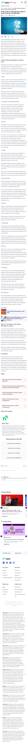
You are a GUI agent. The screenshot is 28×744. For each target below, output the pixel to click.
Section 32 (11, 701)
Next (26, 507)
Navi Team (5, 423)
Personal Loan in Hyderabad (14, 457)
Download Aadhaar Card (8, 719)
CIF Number (15, 690)
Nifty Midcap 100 (20, 653)
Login (25, 466)
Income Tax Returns (7, 696)
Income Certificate (11, 698)
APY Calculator (6, 627)
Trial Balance (6, 690)
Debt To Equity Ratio (11, 692)
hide (14, 6)
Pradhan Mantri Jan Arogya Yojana (10, 672)
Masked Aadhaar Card (16, 723)
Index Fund (21, 647)
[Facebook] (4, 563)
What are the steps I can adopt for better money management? (12, 393)
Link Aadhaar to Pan (19, 738)
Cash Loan (17, 570)
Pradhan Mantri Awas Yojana (14, 659)
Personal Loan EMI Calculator (15, 612)
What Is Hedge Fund (9, 651)
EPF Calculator (20, 615)
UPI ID (10, 690)
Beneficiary (10, 689)
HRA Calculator (6, 626)
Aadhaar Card (13, 717)
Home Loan (18, 553)
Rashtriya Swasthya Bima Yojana (17, 711)
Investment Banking (18, 689)
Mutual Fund (17, 580)
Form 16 (21, 696)
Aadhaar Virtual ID (6, 723)
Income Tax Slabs (15, 696)
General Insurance (19, 671)
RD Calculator (11, 620)
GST (15, 695)
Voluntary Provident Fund (17, 713)
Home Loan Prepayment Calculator (17, 629)
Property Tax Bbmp (18, 660)
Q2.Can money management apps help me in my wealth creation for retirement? (13, 386)
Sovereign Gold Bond (7, 647)
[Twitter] (14, 563)
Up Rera (17, 666)
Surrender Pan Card (11, 738)
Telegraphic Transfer (14, 687)
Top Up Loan (20, 638)
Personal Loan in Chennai (14, 448)
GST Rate (16, 701)
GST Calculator (6, 621)
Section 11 (18, 699)
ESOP (21, 708)
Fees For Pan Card (16, 735)
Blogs (14, 3)
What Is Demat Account (20, 645)
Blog (5, 8)
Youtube (4, 594)
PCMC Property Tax (7, 663)
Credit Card (20, 686)
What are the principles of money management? (10, 399)
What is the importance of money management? (10, 406)
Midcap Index (17, 651)
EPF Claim (17, 708)
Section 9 (5, 698)
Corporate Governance (8, 577)
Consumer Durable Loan (16, 635)
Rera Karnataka (11, 666)
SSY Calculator (12, 615)
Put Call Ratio (15, 647)
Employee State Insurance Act (13, 680)
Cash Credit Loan (6, 639)
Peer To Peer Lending (12, 638)
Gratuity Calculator (20, 624)
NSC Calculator (13, 626)
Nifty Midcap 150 (6, 654)
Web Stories (5, 589)
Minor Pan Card (8, 735)
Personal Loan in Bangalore (14, 443)
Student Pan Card (6, 741)
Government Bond (6, 714)
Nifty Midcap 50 (12, 653)
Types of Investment (7, 713)
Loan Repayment (14, 636)
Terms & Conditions (19, 589)
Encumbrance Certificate (8, 660)
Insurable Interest (9, 674)
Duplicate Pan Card (20, 732)
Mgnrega (10, 704)
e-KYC (8, 687)
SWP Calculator (13, 617)
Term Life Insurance (10, 671)
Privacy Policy (18, 587)
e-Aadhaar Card (14, 728)
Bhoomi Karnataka (11, 662)
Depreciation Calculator (8, 630)
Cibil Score (9, 686)
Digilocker (19, 717)
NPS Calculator (6, 617)
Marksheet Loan (14, 641)
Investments (9, 8)
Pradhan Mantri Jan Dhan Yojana (16, 710)
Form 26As (5, 699)
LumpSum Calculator (19, 620)
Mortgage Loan (18, 665)
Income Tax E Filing (20, 695)
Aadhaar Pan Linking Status (16, 720)
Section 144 (5, 701)
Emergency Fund (14, 639)
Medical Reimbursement (11, 677)
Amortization (14, 663)
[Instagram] (7, 563)
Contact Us (5, 575)
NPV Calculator (13, 627)
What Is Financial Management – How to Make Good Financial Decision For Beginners (16, 319)
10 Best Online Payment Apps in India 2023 (15, 312)
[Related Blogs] (12, 500)
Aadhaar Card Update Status (13, 725)
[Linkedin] (10, 563)
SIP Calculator (6, 615)
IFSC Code (14, 686)
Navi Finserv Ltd (18, 592)
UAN (14, 704)
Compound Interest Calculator (9, 624)
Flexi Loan (19, 633)
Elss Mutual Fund (12, 650)
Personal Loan (6, 553)
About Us (5, 570)
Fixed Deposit (11, 708)
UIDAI (8, 717)
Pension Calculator (12, 618)
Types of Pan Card (6, 739)
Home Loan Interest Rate (13, 657)
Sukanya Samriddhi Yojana (10, 705)
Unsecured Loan (13, 633)
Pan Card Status (11, 731)
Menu (25, 2)
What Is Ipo (11, 645)
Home (2, 8)
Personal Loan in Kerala (14, 453)
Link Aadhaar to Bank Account (11, 726)
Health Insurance (18, 577)
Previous (1, 507)
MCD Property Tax (11, 665)
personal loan (19, 85)
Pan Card (17, 731)
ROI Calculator (20, 627)
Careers (4, 572)
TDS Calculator (6, 629)
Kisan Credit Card (19, 692)
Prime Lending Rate (12, 642)
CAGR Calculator (21, 626)
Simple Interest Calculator (15, 623)
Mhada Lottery (19, 662)
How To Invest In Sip (7, 648)
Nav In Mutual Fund (16, 648)
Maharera (5, 662)
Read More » (5, 516)
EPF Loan (8, 641)
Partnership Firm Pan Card (16, 739)
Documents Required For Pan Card (10, 734)
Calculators (5, 592)
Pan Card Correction (11, 732)
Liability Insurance (11, 683)
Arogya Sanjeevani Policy (12, 678)
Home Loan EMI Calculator (18, 614)
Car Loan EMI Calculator (15, 621)
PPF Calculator (19, 618)
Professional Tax (11, 699)
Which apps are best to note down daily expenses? (12, 380)
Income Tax (10, 695)
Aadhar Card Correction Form (17, 722)
